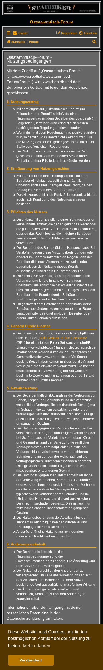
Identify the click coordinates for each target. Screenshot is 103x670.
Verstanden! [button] (31, 660)
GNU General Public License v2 (63, 338)
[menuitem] (20, 33)
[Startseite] (51, 8)
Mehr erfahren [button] (36, 645)
